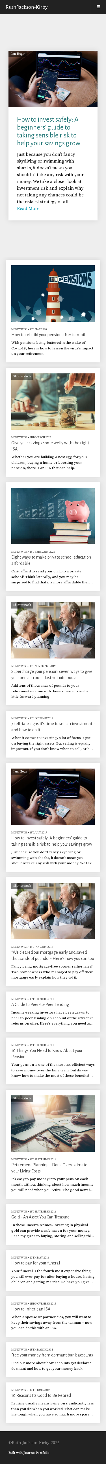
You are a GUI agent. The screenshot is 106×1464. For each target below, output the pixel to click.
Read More (28, 208)
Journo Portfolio (36, 1453)
